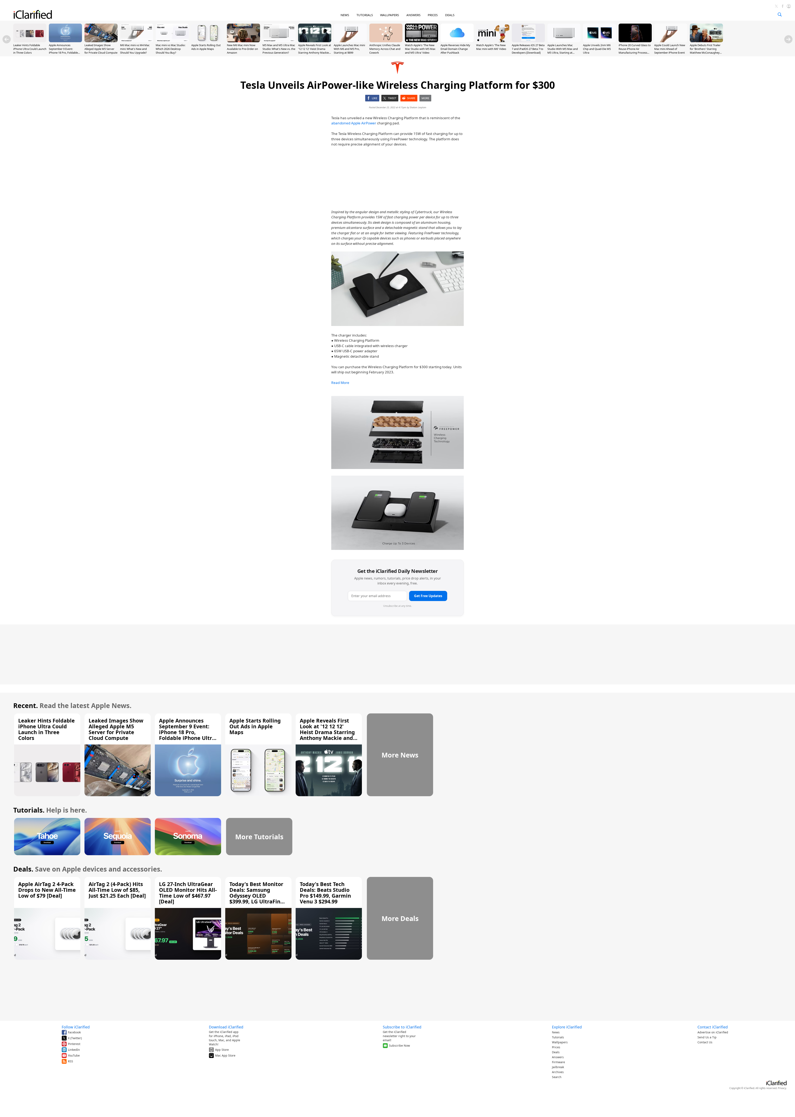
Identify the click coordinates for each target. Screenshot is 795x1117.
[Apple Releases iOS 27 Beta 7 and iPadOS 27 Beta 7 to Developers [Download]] (528, 41)
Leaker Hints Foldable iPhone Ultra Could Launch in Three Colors (29, 48)
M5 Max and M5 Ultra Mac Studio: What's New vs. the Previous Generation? (279, 48)
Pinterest (74, 1044)
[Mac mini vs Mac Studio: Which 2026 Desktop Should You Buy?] (172, 41)
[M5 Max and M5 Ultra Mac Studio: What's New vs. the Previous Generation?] (279, 41)
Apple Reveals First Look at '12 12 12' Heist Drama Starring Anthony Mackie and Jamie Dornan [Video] (314, 50)
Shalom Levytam (418, 107)
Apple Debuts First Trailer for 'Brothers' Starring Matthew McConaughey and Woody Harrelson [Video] (705, 52)
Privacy (782, 1088)
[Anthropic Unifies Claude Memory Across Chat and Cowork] (385, 41)
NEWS (345, 15)
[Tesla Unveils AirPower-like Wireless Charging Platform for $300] (397, 288)
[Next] (788, 39)
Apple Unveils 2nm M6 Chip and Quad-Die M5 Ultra (597, 48)
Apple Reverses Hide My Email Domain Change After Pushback (455, 48)
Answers (558, 1057)
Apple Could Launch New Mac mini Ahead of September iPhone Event (669, 48)
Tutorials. (29, 810)
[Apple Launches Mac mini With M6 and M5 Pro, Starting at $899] (350, 41)
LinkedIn (74, 1050)
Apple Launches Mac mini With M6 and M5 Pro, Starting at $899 (349, 48)
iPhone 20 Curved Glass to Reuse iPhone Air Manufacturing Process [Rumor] (635, 50)
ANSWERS (413, 15)
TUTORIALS (365, 15)
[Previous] (6, 39)
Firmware (558, 1062)
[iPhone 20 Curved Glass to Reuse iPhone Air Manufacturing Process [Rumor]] (635, 41)
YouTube (74, 1055)
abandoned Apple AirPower (353, 123)
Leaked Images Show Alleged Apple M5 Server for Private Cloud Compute (100, 48)
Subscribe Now (399, 1045)
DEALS (449, 15)
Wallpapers (560, 1042)
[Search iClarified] (780, 14)
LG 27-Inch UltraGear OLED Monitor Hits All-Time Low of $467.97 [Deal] (188, 892)
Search (556, 1077)
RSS (70, 1061)
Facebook (74, 1032)
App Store (222, 1050)
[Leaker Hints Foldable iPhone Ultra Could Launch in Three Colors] (29, 41)
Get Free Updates (428, 596)
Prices (556, 1047)
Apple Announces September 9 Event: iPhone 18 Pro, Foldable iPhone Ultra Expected (63, 50)
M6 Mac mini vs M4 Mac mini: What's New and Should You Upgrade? (134, 48)
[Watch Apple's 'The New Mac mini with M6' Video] (492, 41)
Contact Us (704, 1042)
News (556, 1032)
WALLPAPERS (389, 15)
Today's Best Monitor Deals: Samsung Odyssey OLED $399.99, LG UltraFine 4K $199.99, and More (256, 895)
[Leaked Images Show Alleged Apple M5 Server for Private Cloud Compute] (101, 41)
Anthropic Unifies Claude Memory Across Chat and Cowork (384, 48)
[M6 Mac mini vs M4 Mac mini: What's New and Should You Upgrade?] (136, 41)
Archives (558, 1072)
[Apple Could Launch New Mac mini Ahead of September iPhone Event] (670, 41)
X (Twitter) (75, 1038)
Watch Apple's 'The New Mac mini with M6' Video (491, 47)
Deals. (23, 869)
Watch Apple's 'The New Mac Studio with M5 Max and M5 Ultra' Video (420, 48)
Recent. (25, 705)
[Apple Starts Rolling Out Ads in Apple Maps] (207, 41)
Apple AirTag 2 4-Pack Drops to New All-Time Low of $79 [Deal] (47, 889)
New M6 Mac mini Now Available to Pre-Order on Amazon (242, 48)
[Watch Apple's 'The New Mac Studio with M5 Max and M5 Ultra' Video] (421, 41)
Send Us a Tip (707, 1037)
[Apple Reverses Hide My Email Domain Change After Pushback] (457, 41)
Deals (556, 1052)
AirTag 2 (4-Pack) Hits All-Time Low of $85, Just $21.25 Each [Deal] (117, 889)
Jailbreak (558, 1067)
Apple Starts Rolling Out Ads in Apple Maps (206, 47)
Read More (340, 382)
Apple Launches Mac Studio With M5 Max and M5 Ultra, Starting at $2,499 (562, 50)
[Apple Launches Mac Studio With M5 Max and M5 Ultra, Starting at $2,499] (564, 41)
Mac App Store (225, 1055)
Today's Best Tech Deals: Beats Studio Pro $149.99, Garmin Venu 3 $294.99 (325, 892)
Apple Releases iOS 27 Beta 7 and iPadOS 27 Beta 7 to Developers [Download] (528, 48)
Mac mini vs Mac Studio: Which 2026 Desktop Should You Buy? (170, 48)
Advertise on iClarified (712, 1032)
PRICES (433, 15)
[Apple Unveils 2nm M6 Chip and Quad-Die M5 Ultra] (599, 41)
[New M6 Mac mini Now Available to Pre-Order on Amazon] (243, 41)
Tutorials (558, 1037)
